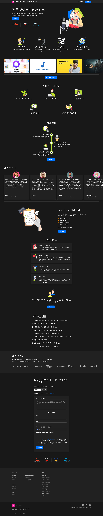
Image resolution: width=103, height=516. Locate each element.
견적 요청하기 (14, 488)
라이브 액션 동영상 (45, 479)
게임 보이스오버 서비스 (46, 491)
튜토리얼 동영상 (45, 484)
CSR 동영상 (44, 489)
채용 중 (13, 494)
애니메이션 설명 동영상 (46, 477)
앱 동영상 (43, 480)
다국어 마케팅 (27, 479)
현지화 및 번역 (27, 477)
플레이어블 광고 (45, 488)
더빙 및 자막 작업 (45, 495)
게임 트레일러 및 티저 (46, 482)
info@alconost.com (87, 509)
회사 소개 (14, 477)
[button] (38, 429)
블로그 (13, 479)
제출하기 (40, 447)
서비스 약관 (41, 439)
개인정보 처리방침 (49, 439)
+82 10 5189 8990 (81, 509)
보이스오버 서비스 (45, 493)
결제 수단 (14, 486)
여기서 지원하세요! (52, 393)
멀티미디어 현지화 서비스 (46, 497)
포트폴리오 (29, 1)
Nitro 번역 (26, 480)
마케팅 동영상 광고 (45, 486)
